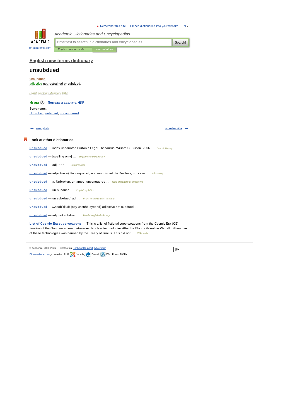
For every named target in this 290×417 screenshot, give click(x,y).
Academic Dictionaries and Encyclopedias (92, 34)
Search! (180, 42)
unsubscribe (173, 128)
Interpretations (104, 49)
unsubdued (38, 148)
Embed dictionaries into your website (154, 26)
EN (184, 26)
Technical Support (83, 248)
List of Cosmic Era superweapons (55, 223)
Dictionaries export (39, 254)
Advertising (100, 248)
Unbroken (36, 113)
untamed (51, 113)
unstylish (42, 128)
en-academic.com (40, 47)
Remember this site (113, 26)
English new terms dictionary (73, 49)
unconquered (69, 113)
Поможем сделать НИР (66, 102)
